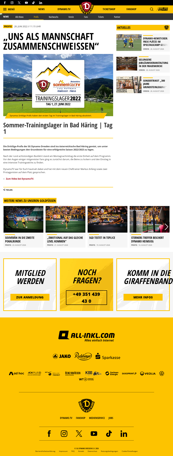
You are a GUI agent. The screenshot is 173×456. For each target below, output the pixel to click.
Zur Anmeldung (30, 297)
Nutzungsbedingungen (109, 451)
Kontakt (81, 451)
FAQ (72, 451)
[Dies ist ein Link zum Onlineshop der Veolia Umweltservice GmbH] (147, 373)
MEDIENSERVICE (97, 418)
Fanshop (131, 9)
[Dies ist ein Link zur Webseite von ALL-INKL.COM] (86, 335)
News (41, 9)
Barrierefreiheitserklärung (45, 451)
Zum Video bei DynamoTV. (20, 178)
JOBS (111, 418)
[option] (23, 227)
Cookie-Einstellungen (130, 451)
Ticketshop (109, 9)
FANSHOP (80, 418)
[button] (151, 9)
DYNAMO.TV (64, 9)
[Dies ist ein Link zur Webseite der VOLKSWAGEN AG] (161, 373)
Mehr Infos (143, 297)
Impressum (63, 451)
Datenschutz (92, 451)
